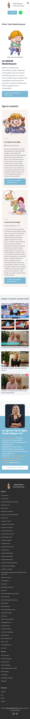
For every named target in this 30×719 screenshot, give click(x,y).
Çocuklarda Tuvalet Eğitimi (7, 632)
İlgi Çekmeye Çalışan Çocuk (7, 587)
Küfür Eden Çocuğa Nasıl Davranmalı (9, 600)
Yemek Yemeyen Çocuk (6, 645)
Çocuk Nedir (4, 648)
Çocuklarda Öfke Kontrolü (7, 559)
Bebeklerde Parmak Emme (7, 511)
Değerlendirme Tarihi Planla (15, 468)
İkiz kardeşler (4, 584)
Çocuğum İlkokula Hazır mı (7, 531)
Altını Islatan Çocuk (5, 505)
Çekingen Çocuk (4, 518)
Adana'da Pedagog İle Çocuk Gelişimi (9, 502)
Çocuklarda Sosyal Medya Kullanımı (9, 563)
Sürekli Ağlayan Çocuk (6, 622)
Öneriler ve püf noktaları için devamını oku (12, 94)
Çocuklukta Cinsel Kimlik (6, 569)
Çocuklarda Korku (5, 550)
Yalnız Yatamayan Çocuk (6, 638)
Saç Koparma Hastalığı (12, 142)
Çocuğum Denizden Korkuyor (7, 524)
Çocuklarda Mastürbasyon (7, 553)
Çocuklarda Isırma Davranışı (7, 547)
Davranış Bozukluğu (5, 665)
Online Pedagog (4, 671)
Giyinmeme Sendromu (6, 577)
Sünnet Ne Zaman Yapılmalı (7, 619)
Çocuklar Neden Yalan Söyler (7, 534)
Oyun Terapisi (4, 675)
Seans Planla (12, 12)
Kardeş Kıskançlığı (5, 597)
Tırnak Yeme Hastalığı (12, 222)
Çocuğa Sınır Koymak (6, 521)
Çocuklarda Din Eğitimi (6, 540)
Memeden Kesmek (5, 606)
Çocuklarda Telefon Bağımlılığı (8, 566)
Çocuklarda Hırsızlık (5, 543)
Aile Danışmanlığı (5, 655)
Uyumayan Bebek (5, 635)
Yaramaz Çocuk (4, 642)
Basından (3, 701)
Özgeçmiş (3, 692)
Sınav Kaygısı (4, 616)
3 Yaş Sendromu (4, 499)
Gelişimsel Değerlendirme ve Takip (9, 668)
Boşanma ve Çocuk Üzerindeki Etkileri (9, 515)
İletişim (2, 698)
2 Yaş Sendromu (4, 495)
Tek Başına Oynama (5, 626)
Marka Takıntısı (4, 603)
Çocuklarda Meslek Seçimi (7, 556)
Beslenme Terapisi (5, 662)
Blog (2, 695)
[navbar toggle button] (28, 3)
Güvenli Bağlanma (5, 581)
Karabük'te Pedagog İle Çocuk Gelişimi (10, 593)
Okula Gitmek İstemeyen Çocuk (8, 610)
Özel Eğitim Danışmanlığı (6, 678)
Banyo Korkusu (4, 508)
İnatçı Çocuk (4, 590)
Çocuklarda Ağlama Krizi (6, 537)
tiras (18, 710)
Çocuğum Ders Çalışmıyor (7, 527)
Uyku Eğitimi (4, 681)
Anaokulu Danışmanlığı (6, 659)
